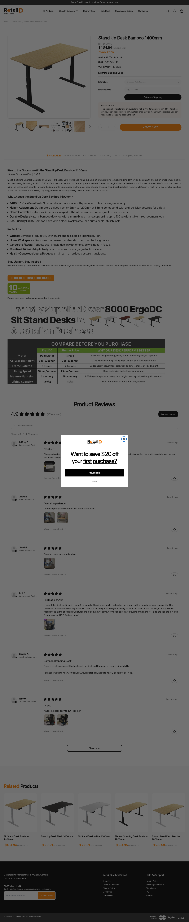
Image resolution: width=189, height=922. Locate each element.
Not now (94, 481)
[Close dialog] (124, 439)
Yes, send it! (94, 472)
